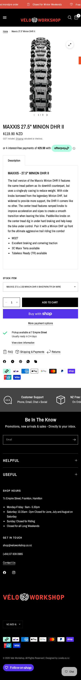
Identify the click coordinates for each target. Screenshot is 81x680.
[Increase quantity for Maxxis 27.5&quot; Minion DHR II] (17, 302)
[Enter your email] (74, 440)
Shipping (19, 138)
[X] (13, 361)
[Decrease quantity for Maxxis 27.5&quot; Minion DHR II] (6, 302)
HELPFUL (11, 460)
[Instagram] (16, 572)
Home (5, 31)
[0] (75, 17)
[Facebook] (5, 361)
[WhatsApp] (29, 361)
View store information (23, 342)
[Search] (69, 17)
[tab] (14, 160)
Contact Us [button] (9, 562)
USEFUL (10, 474)
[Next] (47, 115)
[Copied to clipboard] (36, 361)
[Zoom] (70, 44)
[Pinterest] (21, 361)
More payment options (40, 323)
